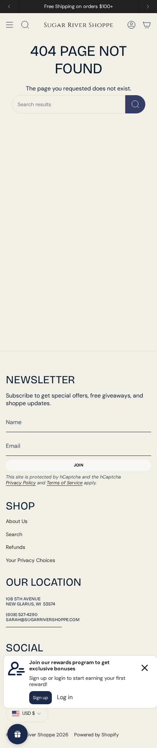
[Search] (135, 104)
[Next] (148, 6)
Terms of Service (65, 483)
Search (14, 534)
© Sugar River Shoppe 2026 (37, 735)
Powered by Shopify (96, 735)
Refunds (15, 547)
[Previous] (9, 6)
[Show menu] (9, 24)
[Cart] (146, 24)
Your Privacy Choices (30, 560)
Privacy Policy (21, 483)
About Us (16, 521)
